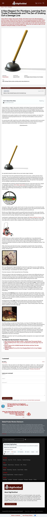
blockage (6, 81)
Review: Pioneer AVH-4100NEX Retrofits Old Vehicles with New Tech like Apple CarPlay (21, 346)
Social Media (20, 469)
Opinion (41, 77)
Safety (25, 469)
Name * (3, 374)
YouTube (5, 479)
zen (28, 81)
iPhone (24, 465)
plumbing (16, 81)
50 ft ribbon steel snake (19, 185)
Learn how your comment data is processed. (30, 400)
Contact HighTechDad (8, 474)
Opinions (19, 460)
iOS (21, 465)
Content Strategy (26, 460)
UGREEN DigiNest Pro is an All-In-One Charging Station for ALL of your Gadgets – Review (23, 348)
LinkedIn (10, 479)
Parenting (9, 469)
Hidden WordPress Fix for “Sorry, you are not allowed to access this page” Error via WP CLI (23, 343)
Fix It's (14, 460)
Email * (3, 378)
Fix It (25, 77)
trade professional (24, 81)
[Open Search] (43, 3)
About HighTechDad (10, 504)
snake (20, 81)
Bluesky (30, 479)
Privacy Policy (27, 511)
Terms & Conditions (39, 511)
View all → (43, 88)
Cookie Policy (33, 511)
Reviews (5, 460)
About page (4, 433)
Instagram (20, 479)
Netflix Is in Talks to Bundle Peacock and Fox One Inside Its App (14, 93)
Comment (4, 382)
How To (38, 77)
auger (3, 81)
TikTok (34, 479)
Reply (43, 361)
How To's (10, 460)
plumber (13, 81)
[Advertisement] (23, 134)
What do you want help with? (10, 447)
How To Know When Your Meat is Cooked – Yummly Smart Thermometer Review (22, 341)
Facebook (15, 479)
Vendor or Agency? (18, 474)
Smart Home (11, 465)
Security (14, 469)
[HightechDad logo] (19, 3)
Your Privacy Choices (27, 515)
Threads (26, 479)
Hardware (35, 77)
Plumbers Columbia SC (35, 369)
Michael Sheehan (5, 77)
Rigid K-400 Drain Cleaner (36, 217)
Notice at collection (15, 515)
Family (4, 469)
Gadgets (27, 77)
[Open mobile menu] (3, 3)
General (31, 77)
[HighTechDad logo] (13, 487)
